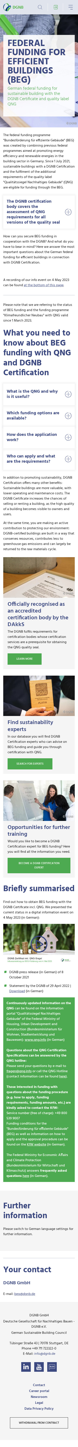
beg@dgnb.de (24, 1294)
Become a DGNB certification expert (39, 865)
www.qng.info (35, 1040)
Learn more (24, 659)
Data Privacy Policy (39, 1409)
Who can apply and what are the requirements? (31, 459)
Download (17, 991)
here (62, 1076)
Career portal (39, 1391)
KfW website (36, 1144)
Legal (39, 1403)
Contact (39, 1385)
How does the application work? (32, 437)
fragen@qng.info (19, 1071)
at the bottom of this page (43, 285)
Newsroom (39, 1397)
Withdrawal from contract (39, 1423)
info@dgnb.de (44, 1354)
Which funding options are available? (33, 416)
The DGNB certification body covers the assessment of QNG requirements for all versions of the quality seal (33, 212)
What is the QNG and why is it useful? (32, 394)
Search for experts (30, 764)
